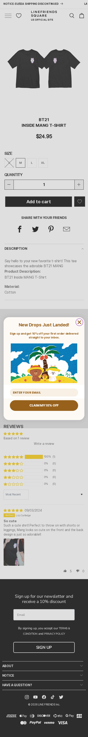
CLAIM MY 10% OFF (44, 405)
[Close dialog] (79, 322)
